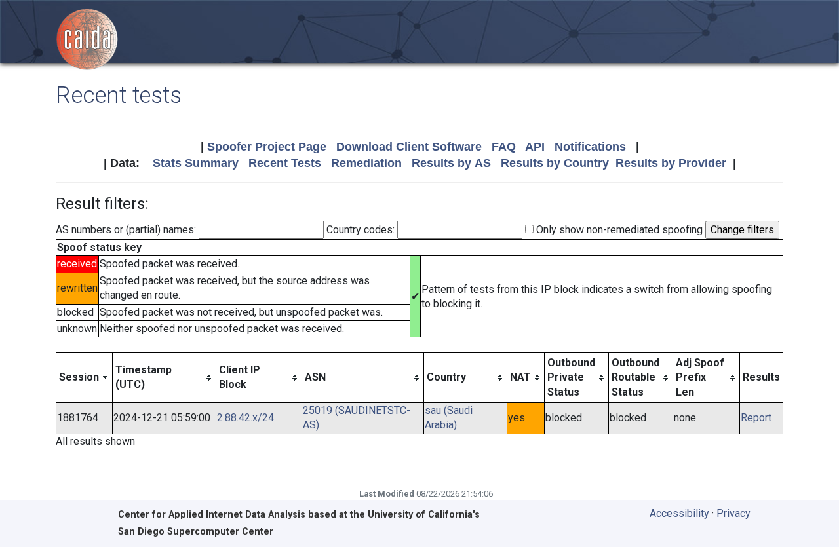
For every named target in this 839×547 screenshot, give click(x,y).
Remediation (366, 163)
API (535, 146)
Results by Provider (670, 163)
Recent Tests (284, 163)
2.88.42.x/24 (245, 417)
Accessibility (679, 513)
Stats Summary (196, 163)
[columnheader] (84, 377)
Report (756, 417)
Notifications (590, 146)
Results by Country (555, 163)
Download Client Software (409, 146)
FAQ (504, 146)
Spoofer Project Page (266, 146)
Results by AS (451, 163)
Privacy (733, 513)
